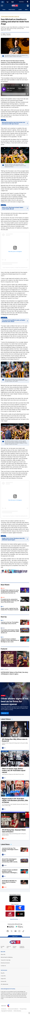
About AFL (3, 954)
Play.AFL (3, 973)
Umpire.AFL (3, 978)
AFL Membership (4, 984)
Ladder (20, 9)
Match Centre (12, 9)
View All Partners (14, 919)
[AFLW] (7, 2)
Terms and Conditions (13, 1008)
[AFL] (2, 2)
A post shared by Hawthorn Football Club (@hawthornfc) (15, 267)
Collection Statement (22, 947)
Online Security (17, 1010)
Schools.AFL (3, 981)
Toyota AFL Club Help (5, 960)
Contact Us (3, 965)
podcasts (6, 669)
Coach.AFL (3, 975)
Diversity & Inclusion (5, 962)
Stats (26, 9)
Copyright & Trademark (6, 1010)
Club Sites (21, 1)
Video (4, 9)
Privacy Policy (14, 947)
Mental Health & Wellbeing (6, 957)
